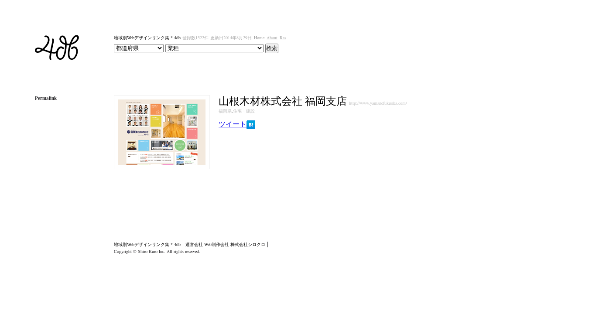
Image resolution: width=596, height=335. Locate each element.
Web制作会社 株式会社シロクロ (234, 244)
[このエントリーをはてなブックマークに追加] (251, 125)
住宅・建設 (244, 111)
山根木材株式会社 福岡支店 (283, 101)
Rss (283, 37)
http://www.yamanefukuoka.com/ (378, 103)
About (272, 37)
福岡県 (225, 111)
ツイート (233, 123)
